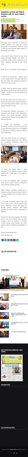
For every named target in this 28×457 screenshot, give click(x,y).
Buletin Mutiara (13, 449)
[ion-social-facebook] (11, 453)
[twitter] (5, 240)
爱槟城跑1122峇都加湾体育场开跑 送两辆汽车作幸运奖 (19, 304)
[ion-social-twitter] (14, 453)
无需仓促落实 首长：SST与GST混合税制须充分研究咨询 (12, 290)
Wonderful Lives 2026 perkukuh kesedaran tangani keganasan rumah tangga (18, 314)
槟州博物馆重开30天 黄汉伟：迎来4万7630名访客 (19, 323)
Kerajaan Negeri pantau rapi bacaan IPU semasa (19, 295)
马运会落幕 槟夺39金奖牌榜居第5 (18, 331)
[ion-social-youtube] (17, 453)
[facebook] (2, 240)
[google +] (8, 240)
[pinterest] (14, 240)
